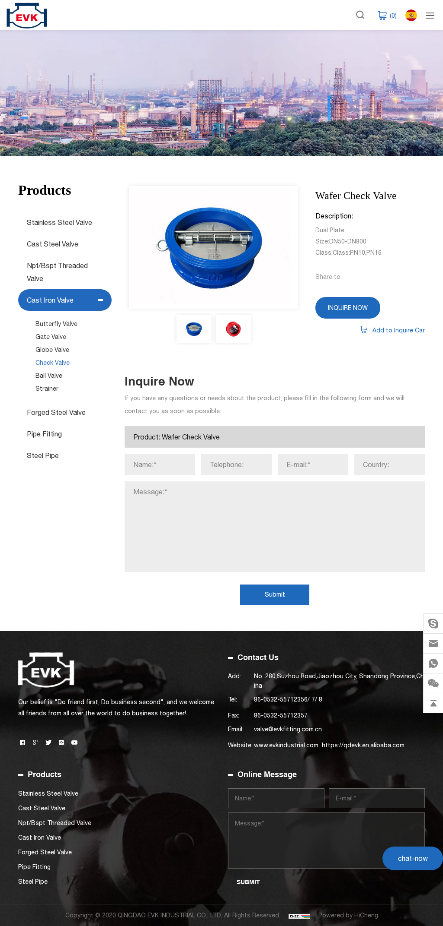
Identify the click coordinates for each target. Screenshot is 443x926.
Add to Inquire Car (398, 330)
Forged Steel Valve (56, 412)
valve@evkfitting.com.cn (288, 729)
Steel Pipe (43, 455)
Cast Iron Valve (50, 300)
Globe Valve (52, 349)
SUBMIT (248, 882)
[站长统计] (299, 915)
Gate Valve (50, 336)
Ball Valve (48, 375)
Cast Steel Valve (52, 244)
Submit (275, 594)
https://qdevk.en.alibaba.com (363, 745)
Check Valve (52, 362)
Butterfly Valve (56, 323)
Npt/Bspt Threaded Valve (57, 272)
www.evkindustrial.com (286, 745)
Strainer (46, 388)
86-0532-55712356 (281, 699)
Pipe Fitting (44, 434)
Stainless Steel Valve (59, 222)
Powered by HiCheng (348, 915)
